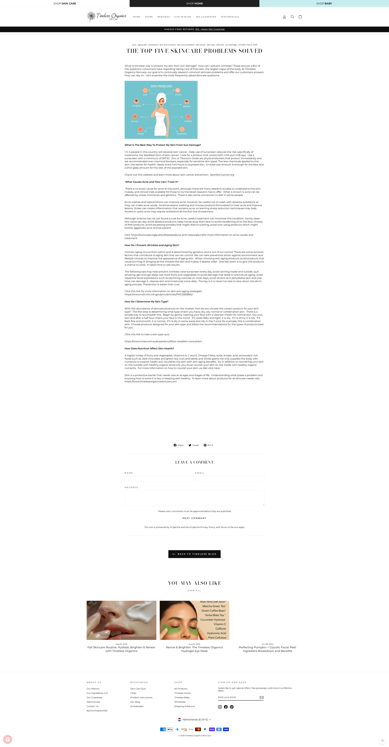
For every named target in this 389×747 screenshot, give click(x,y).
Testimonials (230, 17)
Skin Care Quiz (138, 688)
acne (134, 45)
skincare (220, 45)
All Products (180, 688)
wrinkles (242, 45)
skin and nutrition (168, 45)
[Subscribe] (262, 697)
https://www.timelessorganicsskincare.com (151, 381)
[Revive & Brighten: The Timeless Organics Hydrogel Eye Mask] (194, 620)
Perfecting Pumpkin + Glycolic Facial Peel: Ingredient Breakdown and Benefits (267, 649)
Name (129, 473)
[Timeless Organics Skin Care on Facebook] (226, 707)
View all (194, 590)
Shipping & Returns (184, 706)
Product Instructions (141, 697)
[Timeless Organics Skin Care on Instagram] (220, 707)
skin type (211, 45)
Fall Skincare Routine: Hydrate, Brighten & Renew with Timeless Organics (121, 649)
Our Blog (135, 702)
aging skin (142, 45)
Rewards (164, 17)
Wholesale (179, 702)
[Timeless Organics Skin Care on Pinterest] (232, 707)
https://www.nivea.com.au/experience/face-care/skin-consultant (163, 341)
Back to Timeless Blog (197, 554)
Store (149, 17)
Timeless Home (182, 693)
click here (214, 368)
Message (132, 487)
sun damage (231, 45)
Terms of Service (229, 527)
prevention (153, 45)
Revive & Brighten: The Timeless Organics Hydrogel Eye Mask (194, 649)
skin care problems (185, 45)
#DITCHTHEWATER (97, 710)
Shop (64, 3)
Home (136, 17)
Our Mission (182, 17)
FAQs (133, 693)
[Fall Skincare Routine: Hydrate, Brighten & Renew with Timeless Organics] (121, 620)
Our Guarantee (94, 697)
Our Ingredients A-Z (97, 693)
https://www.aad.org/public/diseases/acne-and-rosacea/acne (167, 234)
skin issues (200, 45)
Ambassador (137, 706)
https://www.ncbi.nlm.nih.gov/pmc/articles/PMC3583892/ (159, 294)
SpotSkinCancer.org (222, 174)
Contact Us (92, 706)
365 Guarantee (206, 17)
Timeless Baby (182, 697)
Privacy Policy (207, 527)
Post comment (194, 518)
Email (200, 473)
